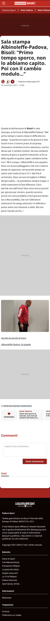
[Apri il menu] (3, 3)
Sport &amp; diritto (10, 583)
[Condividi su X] (12, 81)
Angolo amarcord (10, 573)
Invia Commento (35, 461)
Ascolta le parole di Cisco (13, 338)
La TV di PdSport (9, 576)
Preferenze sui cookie (11, 615)
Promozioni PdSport (11, 566)
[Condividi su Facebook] (8, 81)
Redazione (6, 597)
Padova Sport (9, 10)
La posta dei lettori (10, 569)
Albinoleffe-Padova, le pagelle (16, 344)
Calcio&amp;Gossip (10, 562)
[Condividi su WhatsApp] (3, 81)
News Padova (44, 10)
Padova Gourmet (9, 580)
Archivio (5, 611)
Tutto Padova (27, 10)
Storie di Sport (8, 558)
